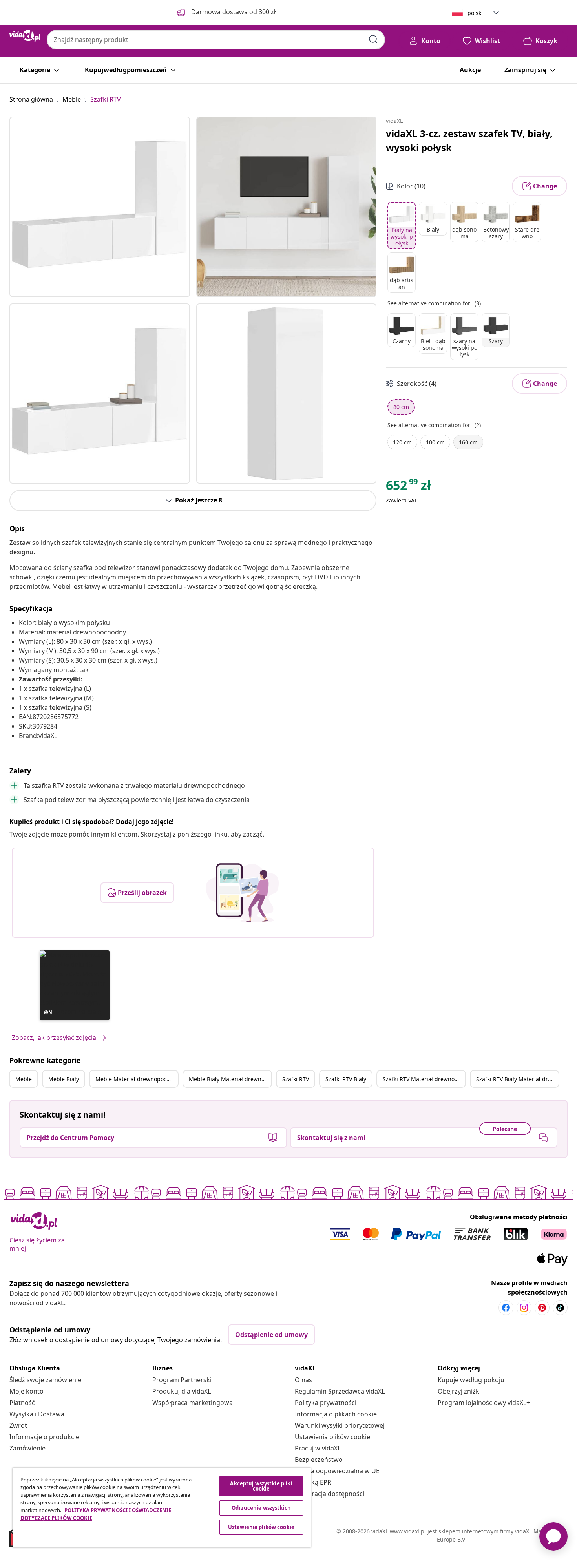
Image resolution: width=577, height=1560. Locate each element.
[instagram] (524, 1308)
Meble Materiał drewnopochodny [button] (136, 1079)
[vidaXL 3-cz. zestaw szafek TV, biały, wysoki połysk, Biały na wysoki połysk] (99, 206)
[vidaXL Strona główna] (24, 36)
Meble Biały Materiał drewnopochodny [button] (230, 1079)
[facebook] (506, 1308)
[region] (162, 1507)
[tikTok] (560, 1308)
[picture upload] (242, 893)
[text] (408, 487)
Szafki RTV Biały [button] (345, 1079)
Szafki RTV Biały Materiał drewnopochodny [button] (517, 1079)
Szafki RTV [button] (295, 1079)
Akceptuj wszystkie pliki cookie (261, 1486)
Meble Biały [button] (63, 1079)
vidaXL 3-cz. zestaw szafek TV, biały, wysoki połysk (469, 140)
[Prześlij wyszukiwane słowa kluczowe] (373, 39)
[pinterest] (542, 1308)
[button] (75, 985)
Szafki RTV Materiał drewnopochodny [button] (424, 1079)
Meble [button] (23, 1079)
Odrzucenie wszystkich (261, 1507)
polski (475, 12)
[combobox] (216, 39)
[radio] (401, 225)
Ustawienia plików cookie (332, 1436)
